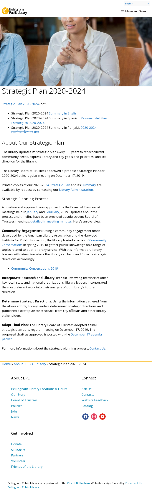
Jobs (14, 411)
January (32, 212)
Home (6, 364)
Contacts (88, 394)
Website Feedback (95, 400)
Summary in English (63, 113)
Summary (89, 185)
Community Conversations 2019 (34, 268)
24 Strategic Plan (57, 185)
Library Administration (76, 189)
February (52, 212)
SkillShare (18, 450)
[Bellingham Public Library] (14, 11)
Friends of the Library (27, 466)
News (15, 417)
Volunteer (18, 461)
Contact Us (97, 348)
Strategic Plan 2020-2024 (20, 104)
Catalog (87, 406)
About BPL (21, 364)
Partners (17, 455)
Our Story (39, 364)
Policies (16, 406)
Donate (16, 444)
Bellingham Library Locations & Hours (39, 389)
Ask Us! (87, 389)
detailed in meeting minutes (51, 221)
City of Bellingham (78, 483)
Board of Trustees (24, 400)
